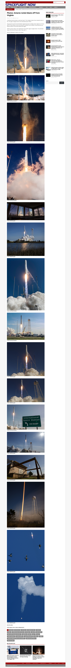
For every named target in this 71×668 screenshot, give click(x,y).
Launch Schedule (23, 7)
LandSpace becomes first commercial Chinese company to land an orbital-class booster (57, 28)
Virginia (40, 636)
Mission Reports (32, 7)
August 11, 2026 (54, 70)
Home (8, 7)
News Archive (14, 7)
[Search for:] (58, 2)
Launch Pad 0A (38, 632)
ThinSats (35, 636)
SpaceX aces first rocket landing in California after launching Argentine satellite (38, 657)
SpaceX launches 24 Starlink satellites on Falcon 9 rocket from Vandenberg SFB (57, 75)
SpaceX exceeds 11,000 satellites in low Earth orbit (56, 41)
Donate (55, 7)
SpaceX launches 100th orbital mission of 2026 (57, 15)
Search (47, 80)
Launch (32, 632)
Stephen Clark (16, 18)
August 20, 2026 (54, 23)
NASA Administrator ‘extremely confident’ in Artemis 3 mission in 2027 (57, 54)
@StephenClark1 (21, 627)
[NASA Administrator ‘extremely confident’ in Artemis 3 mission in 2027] (48, 54)
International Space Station (18, 632)
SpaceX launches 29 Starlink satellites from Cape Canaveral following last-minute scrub (57, 21)
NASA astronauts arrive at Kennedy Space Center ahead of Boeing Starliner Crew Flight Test (13, 657)
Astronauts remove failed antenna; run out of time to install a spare (56, 34)
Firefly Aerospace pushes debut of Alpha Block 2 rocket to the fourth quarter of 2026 (57, 68)
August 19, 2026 (54, 30)
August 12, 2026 (54, 64)
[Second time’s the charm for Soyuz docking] (26, 650)
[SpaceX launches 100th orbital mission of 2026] (48, 16)
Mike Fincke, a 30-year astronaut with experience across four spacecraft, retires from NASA (57, 61)
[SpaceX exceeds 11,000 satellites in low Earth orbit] (48, 41)
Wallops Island (11, 640)
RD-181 (38, 634)
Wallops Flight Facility (31, 638)
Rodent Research (11, 636)
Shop (51, 7)
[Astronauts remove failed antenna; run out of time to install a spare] (48, 35)
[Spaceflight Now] (21, 5)
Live (46, 7)
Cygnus (9, 632)
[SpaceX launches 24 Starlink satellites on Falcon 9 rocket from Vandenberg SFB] (48, 75)
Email (8, 625)
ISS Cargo (27, 632)
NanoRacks (25, 634)
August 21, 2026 (54, 17)
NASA (30, 634)
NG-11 (34, 634)
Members (41, 7)
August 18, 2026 (54, 42)
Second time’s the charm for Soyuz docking (25, 656)
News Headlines (49, 12)
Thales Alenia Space (28, 636)
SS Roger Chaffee (19, 636)
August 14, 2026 (54, 56)
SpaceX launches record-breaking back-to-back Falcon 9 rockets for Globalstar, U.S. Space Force (57, 47)
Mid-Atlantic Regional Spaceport (14, 634)
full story (12, 32)
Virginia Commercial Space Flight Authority (16, 638)
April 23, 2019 (10, 18)
